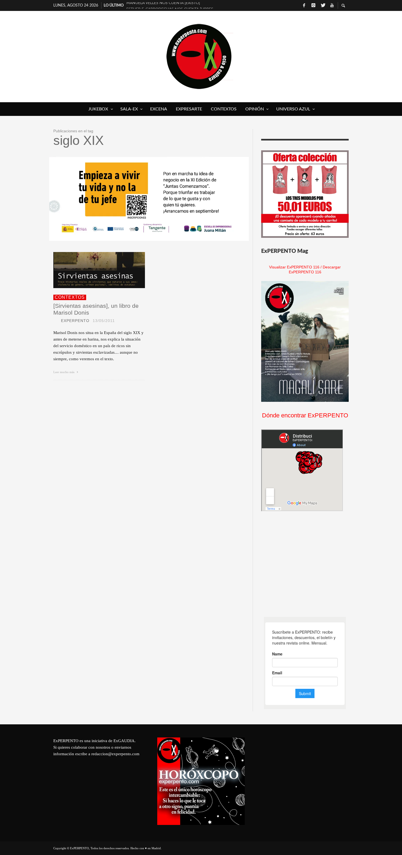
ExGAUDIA (124, 741)
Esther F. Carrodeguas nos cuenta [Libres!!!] (169, 5)
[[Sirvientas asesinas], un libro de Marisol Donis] (90, 270)
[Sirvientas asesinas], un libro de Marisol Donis (96, 309)
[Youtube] (332, 5)
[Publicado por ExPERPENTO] (55, 320)
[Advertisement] (302, 564)
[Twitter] (323, 5)
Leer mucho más (64, 372)
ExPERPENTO (75, 320)
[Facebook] (304, 5)
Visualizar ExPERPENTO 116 (294, 267)
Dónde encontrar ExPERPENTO (305, 415)
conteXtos (70, 297)
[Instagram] (313, 5)
